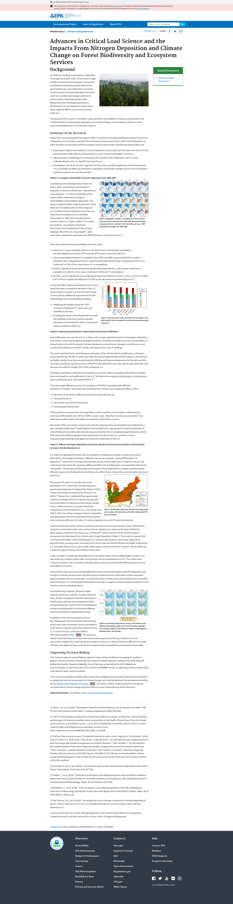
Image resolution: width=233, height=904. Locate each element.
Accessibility (81, 846)
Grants (78, 866)
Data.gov (118, 846)
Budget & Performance (87, 856)
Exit (78, 635)
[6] (76, 428)
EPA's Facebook (153, 878)
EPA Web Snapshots (85, 871)
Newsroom (119, 861)
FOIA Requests (159, 856)
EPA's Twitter (160, 878)
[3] (134, 279)
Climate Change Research (80, 31)
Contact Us (149, 31)
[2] (86, 231)
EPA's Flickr (173, 878)
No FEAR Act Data (84, 877)
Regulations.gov (122, 871)
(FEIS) (72, 634)
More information (142, 8)
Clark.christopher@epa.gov (100, 692)
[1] (83, 221)
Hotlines (156, 851)
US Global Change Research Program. (71, 683)
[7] (61, 461)
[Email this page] (181, 31)
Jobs (116, 856)
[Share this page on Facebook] (169, 31)
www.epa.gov (117, 6)
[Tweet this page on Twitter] (175, 31)
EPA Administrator (85, 851)
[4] (76, 307)
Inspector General (123, 851)
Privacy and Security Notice (89, 887)
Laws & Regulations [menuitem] (93, 24)
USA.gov (118, 882)
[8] (101, 532)
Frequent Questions (162, 861)
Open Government (123, 866)
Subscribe (119, 877)
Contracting (81, 861)
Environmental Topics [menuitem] (64, 24)
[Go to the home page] (57, 16)
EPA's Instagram (179, 878)
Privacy (79, 882)
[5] (93, 379)
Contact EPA (158, 846)
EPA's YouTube (166, 878)
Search (182, 24)
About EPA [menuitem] (115, 24)
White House (120, 887)
